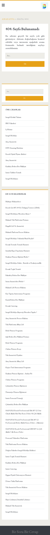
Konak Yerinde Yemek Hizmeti (17, 245)
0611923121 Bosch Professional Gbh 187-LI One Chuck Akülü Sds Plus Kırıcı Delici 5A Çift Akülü (23, 412)
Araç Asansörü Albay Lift (15, 361)
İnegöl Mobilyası (12, 179)
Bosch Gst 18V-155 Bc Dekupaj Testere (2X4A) (23, 208)
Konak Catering (11, 306)
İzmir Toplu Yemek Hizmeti (16, 457)
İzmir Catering (11, 469)
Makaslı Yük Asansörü (14, 506)
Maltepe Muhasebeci (13, 202)
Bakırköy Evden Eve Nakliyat (16, 275)
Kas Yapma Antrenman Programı (18, 294)
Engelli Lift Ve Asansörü (15, 226)
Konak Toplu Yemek (13, 269)
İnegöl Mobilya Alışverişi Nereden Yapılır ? (21, 312)
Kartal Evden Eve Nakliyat (15, 300)
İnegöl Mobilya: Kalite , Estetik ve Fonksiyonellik (23, 263)
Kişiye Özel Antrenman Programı (18, 368)
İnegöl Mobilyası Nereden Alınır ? (18, 214)
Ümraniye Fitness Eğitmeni (16, 392)
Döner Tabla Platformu (14, 481)
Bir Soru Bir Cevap (25, 532)
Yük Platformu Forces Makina (17, 444)
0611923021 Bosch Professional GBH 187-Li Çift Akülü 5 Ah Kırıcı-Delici (24, 430)
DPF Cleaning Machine (14, 148)
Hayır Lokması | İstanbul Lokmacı (18, 500)
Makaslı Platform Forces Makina (17, 232)
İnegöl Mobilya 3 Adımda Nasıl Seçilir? (20, 239)
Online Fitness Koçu (13, 349)
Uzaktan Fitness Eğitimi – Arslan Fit (19, 374)
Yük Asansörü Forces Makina (16, 487)
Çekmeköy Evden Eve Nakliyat (17, 404)
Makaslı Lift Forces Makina (16, 288)
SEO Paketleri (11, 123)
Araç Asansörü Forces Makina (17, 318)
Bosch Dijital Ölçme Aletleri (16, 154)
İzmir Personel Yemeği (14, 398)
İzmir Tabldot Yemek (13, 173)
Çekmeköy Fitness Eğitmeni (16, 386)
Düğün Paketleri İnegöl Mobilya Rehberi (21, 450)
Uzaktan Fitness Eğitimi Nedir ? (17, 257)
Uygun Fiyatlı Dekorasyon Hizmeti (18, 475)
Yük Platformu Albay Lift (15, 325)
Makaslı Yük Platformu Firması (17, 220)
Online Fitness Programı (15, 380)
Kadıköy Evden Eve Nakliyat (16, 167)
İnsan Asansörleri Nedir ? (15, 282)
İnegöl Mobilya (11, 136)
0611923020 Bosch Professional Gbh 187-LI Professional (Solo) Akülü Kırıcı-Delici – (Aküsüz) (24, 421)
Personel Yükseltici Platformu (17, 438)
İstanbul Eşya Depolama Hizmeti (18, 251)
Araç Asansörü (11, 142)
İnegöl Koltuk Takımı (13, 117)
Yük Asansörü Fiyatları (14, 355)
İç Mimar (9, 130)
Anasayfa (8, 19)
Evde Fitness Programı (14, 331)
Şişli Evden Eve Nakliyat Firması (17, 337)
